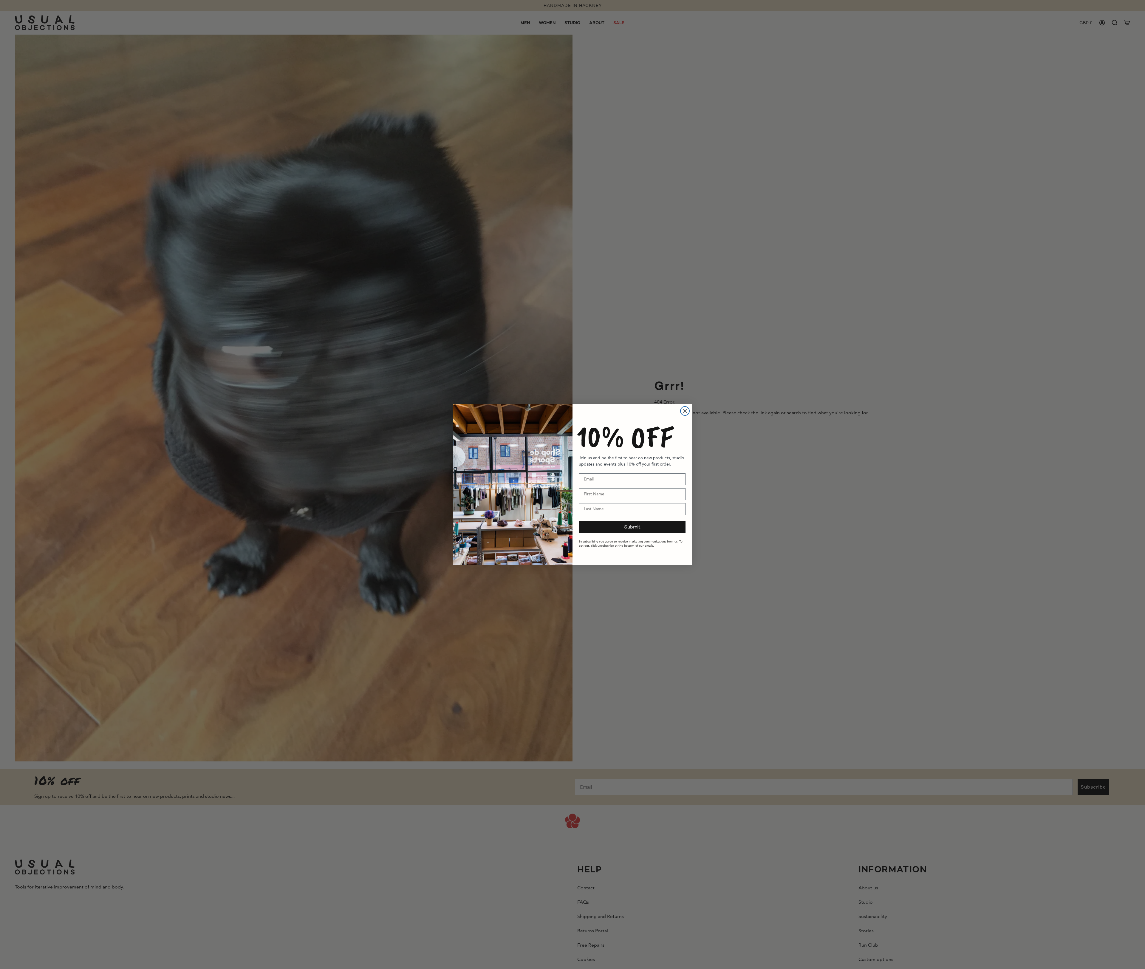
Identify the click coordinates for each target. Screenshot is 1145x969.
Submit (632, 527)
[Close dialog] (684, 411)
